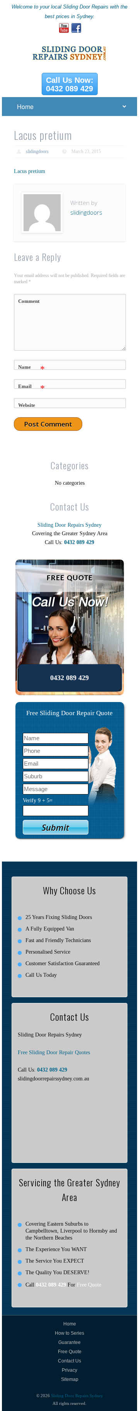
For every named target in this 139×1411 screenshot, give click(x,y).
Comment (28, 301)
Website (26, 405)
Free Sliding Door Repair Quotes (54, 1052)
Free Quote (89, 1285)
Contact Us (69, 1361)
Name (31, 369)
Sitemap (69, 1379)
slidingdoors (37, 151)
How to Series (69, 1333)
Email (31, 388)
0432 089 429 (79, 542)
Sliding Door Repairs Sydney (69, 525)
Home (69, 1324)
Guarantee (69, 1342)
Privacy (69, 1370)
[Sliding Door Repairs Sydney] (69, 46)
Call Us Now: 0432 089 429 (69, 84)
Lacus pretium (29, 171)
